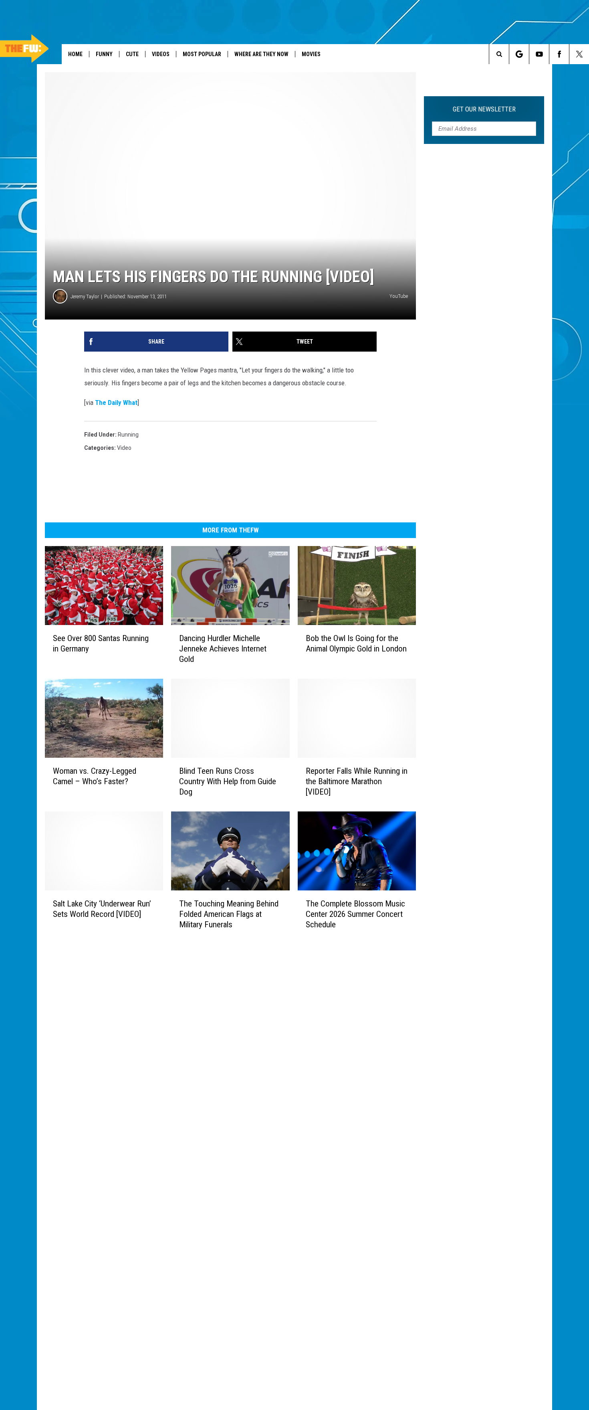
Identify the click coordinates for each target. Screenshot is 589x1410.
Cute (132, 54)
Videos (160, 54)
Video (124, 448)
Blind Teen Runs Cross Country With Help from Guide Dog (227, 781)
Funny (104, 54)
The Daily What (116, 403)
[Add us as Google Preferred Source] (519, 54)
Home (75, 54)
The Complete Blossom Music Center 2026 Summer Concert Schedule (355, 914)
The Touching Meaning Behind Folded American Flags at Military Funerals (228, 914)
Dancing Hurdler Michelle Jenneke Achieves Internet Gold (222, 648)
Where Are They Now (261, 54)
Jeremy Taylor (85, 296)
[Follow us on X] (579, 54)
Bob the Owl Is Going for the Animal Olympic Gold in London (356, 643)
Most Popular (202, 54)
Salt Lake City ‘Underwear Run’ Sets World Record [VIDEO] (102, 909)
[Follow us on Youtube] (539, 54)
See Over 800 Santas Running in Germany (101, 643)
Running (128, 434)
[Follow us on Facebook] (559, 54)
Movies (311, 54)
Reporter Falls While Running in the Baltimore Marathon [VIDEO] (356, 781)
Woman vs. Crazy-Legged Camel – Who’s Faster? (94, 776)
